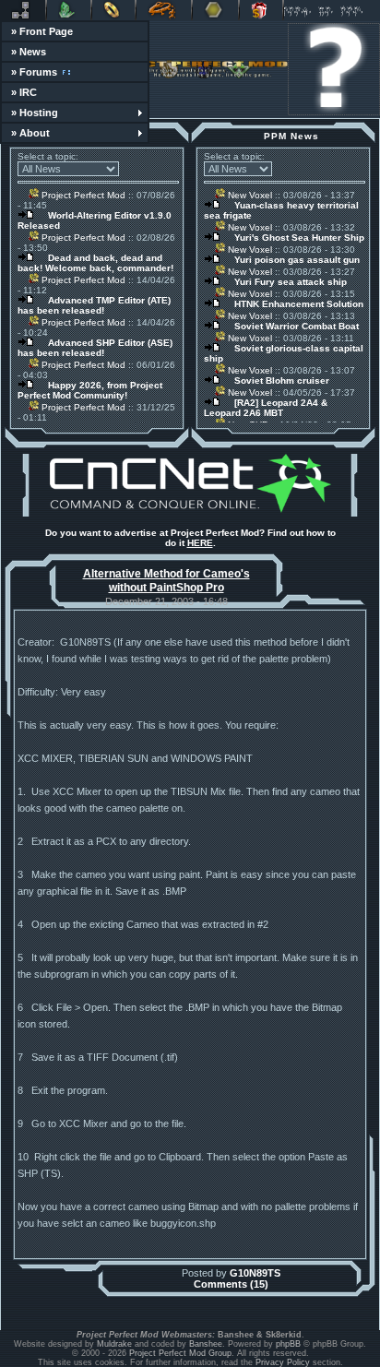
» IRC (24, 92)
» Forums (34, 71)
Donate (261, 10)
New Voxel (248, 195)
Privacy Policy (282, 1362)
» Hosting (34, 112)
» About (30, 132)
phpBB (288, 1344)
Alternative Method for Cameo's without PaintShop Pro (166, 580)
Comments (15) (231, 1284)
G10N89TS (255, 1272)
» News (28, 51)
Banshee (205, 1344)
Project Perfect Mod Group (180, 1353)
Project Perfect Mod (82, 195)
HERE (200, 543)
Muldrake (114, 1344)
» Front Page (42, 31)
